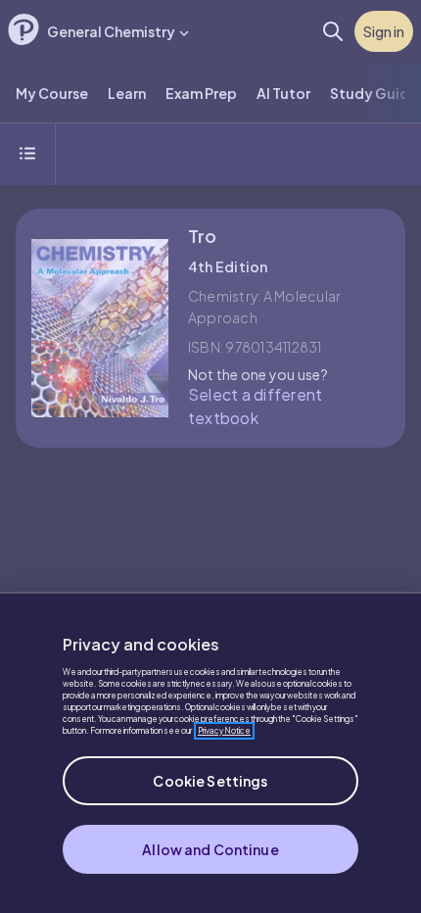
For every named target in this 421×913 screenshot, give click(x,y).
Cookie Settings (210, 781)
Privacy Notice (224, 731)
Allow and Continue (210, 849)
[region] (210, 752)
